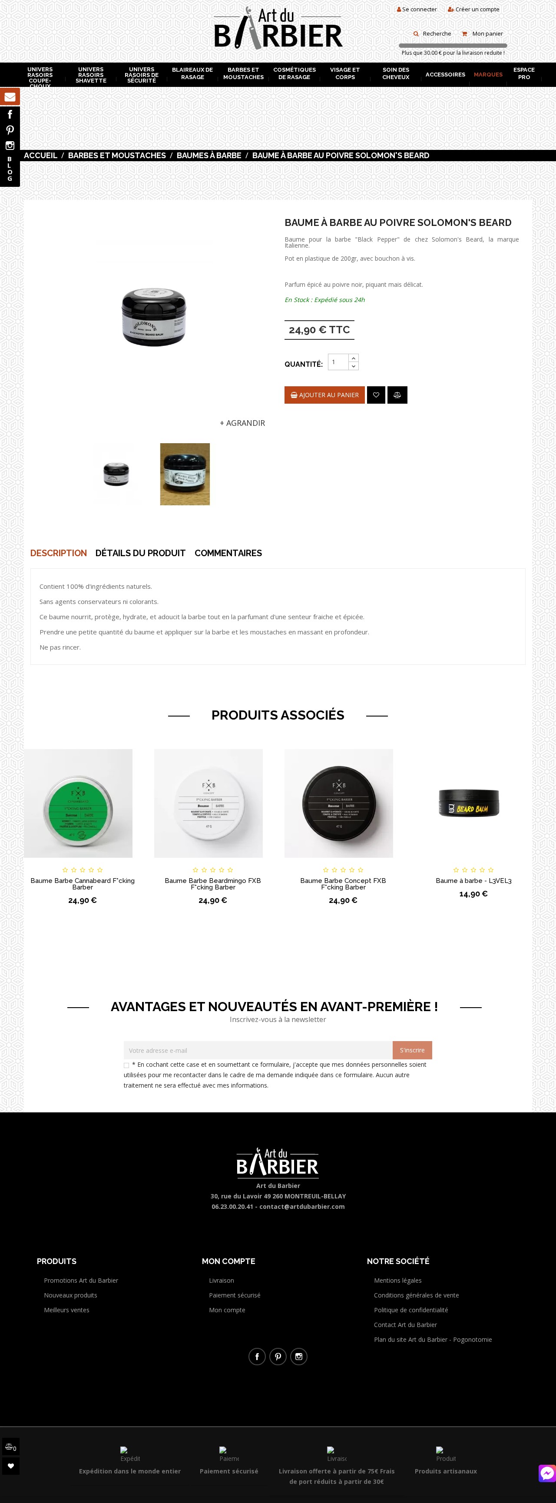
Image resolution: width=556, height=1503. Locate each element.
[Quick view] (127, 862)
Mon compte (227, 1310)
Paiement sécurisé (235, 1295)
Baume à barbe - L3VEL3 (474, 881)
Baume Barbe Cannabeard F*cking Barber (82, 884)
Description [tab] (58, 553)
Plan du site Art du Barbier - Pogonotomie (433, 1339)
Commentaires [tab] (228, 553)
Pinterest (10, 130)
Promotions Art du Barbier (81, 1280)
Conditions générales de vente (416, 1295)
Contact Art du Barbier (405, 1325)
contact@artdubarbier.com (302, 1206)
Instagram (10, 145)
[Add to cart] (38, 862)
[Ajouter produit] (397, 395)
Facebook (10, 114)
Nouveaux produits (70, 1295)
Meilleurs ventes (66, 1310)
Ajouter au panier (328, 395)
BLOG (10, 168)
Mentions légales (398, 1280)
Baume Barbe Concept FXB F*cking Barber (343, 884)
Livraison (221, 1280)
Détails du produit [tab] (141, 553)
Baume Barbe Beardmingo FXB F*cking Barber (213, 884)
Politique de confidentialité (411, 1310)
